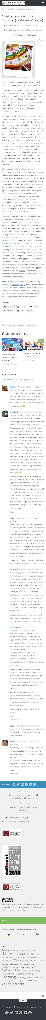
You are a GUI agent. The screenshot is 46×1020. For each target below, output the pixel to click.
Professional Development (17, 970)
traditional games (7, 981)
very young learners (20, 981)
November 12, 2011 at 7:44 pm (32, 412)
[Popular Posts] (9, 934)
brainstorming (27, 950)
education (34, 957)
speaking (4, 974)
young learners (31, 325)
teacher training (25, 973)
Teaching (9, 977)
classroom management (16, 953)
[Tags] (37, 934)
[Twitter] (18, 784)
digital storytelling (21, 957)
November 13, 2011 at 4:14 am (28, 518)
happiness (11, 325)
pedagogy (23, 967)
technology (21, 977)
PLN (35, 967)
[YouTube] (30, 784)
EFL (38, 957)
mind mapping (24, 964)
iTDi (15, 960)
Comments (11, 380)
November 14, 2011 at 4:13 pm (23, 630)
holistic (10, 961)
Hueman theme (35, 1007)
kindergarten (25, 961)
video (29, 981)
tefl (35, 977)
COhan (12, 726)
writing (34, 980)
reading (36, 970)
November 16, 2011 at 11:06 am (28, 726)
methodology (13, 964)
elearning (5, 961)
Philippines (30, 967)
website (22, 271)
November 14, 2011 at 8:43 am (32, 569)
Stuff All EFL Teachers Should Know (18, 9)
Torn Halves (14, 569)
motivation (20, 325)
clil (32, 954)
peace (17, 967)
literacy (33, 960)
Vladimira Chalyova (12, 25)
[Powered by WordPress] (14, 1007)
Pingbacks (28, 380)
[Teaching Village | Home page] (17, 3)
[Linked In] (22, 784)
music (13, 967)
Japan (19, 961)
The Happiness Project (11, 243)
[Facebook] (13, 784)
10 (42, 341)
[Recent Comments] (23, 934)
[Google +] (26, 784)
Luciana (12, 741)
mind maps (31, 964)
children (34, 950)
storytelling (12, 974)
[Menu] (43, 3)
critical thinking (10, 957)
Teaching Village (18, 285)
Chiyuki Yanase (15, 627)
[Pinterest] (34, 784)
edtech (29, 957)
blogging (19, 950)
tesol (39, 977)
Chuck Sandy (14, 412)
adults (14, 950)
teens (30, 977)
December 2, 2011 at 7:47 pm (28, 741)
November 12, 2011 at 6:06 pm (29, 387)
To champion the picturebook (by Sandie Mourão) (11, 358)
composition (36, 954)
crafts (3, 957)
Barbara (12, 387)
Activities (6, 950)
